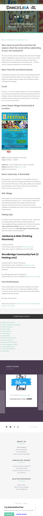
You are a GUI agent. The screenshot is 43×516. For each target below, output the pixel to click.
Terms (25, 503)
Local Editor (7, 40)
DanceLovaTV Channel (9, 342)
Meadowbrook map (32, 277)
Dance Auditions (7, 327)
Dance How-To (7, 331)
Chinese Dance (21, 304)
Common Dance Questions (21, 466)
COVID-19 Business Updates (11, 325)
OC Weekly (11, 306)
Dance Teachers (21, 450)
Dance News (6, 336)
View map (21, 167)
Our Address (21, 473)
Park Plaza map (27, 247)
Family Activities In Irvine (20, 40)
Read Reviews (21, 452)
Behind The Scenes (8, 322)
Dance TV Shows (7, 340)
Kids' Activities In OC (8, 347)
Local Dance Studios (8, 349)
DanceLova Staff (25, 395)
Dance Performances (9, 338)
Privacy (18, 503)
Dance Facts (6, 329)
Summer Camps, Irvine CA (21, 471)
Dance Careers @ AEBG (22, 454)
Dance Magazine (21, 489)
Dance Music (6, 334)
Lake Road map (28, 265)
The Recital (5, 351)
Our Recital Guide (21, 468)
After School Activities (21, 487)
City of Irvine (21, 485)
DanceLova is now (21, 399)
